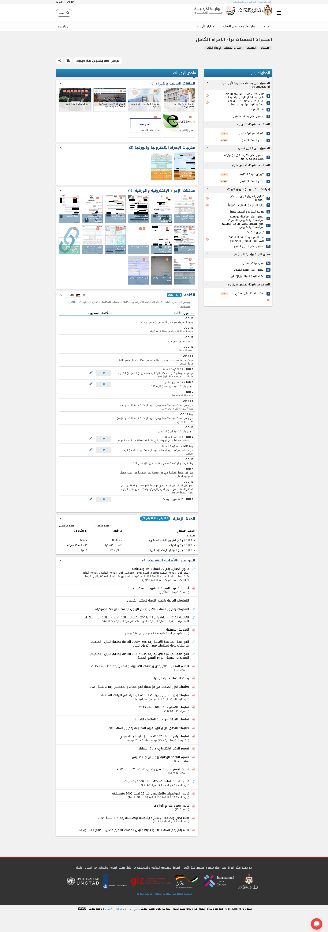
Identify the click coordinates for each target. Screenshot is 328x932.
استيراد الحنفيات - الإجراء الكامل (224, 48)
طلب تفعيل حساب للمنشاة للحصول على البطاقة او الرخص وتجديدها (244, 95)
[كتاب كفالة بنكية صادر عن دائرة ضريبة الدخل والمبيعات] (161, 209)
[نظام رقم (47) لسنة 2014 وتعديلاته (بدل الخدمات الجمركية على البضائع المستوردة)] (194, 830)
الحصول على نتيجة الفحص (249, 270)
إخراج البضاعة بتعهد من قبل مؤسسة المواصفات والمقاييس (243, 225)
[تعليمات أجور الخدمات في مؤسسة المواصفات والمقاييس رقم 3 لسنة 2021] (194, 687)
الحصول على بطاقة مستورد (248, 116)
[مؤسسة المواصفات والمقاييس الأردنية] (144, 99)
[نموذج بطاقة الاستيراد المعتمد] (184, 209)
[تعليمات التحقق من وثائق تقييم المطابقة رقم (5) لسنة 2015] (194, 728)
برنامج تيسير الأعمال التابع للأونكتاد (122, 909)
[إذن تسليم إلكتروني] (138, 270)
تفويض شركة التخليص (251, 174)
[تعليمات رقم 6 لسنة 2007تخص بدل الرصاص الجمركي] (194, 736)
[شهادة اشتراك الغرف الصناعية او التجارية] (92, 209)
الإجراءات (266, 26)
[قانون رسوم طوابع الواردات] (194, 806)
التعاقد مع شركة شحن (251, 133)
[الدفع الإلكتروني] (179, 126)
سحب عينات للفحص (253, 263)
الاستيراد (265, 48)
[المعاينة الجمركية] (194, 630)
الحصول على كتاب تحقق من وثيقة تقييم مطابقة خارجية (244, 157)
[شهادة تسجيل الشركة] (138, 209)
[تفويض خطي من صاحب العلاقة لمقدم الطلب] (161, 239)
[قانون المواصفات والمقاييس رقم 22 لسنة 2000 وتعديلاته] (194, 794)
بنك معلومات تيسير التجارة (238, 26)
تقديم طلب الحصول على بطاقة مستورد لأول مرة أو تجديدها (246, 102)
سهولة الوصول (162, 894)
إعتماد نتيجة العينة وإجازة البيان (246, 276)
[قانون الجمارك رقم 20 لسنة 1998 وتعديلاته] (194, 569)
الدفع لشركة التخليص (252, 181)
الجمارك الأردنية (206, 26)
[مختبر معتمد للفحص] (144, 126)
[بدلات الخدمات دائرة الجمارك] (194, 678)
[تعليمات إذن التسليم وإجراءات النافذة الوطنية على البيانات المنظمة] (194, 695)
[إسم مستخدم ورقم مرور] (161, 270)
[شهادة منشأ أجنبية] (115, 239)
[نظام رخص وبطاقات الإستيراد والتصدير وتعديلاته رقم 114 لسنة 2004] (194, 818)
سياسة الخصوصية (182, 894)
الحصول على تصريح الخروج (249, 246)
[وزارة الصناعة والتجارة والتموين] (179, 99)
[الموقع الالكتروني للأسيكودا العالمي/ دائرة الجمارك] (109, 99)
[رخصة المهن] (69, 209)
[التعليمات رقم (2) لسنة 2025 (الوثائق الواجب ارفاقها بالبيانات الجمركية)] (194, 609)
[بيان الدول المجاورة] (92, 239)
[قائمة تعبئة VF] (184, 270)
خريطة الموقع (144, 894)
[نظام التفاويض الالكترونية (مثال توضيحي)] (69, 240)
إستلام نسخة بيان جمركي (249, 294)
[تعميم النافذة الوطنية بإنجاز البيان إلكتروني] (194, 757)
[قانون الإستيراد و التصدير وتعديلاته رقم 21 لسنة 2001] (194, 769)
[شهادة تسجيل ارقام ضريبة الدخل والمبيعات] (184, 239)
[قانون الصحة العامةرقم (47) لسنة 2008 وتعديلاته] (194, 781)
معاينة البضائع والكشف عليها (247, 212)
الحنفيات (251, 48)
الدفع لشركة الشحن (252, 140)
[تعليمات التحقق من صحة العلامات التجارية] (194, 720)
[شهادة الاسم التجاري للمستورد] (115, 209)
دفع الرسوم (257, 109)
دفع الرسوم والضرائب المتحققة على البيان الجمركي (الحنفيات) (246, 239)
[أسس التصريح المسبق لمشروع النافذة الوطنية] (194, 589)
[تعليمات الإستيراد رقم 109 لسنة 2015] (194, 707)
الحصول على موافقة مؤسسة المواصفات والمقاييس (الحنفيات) (246, 218)
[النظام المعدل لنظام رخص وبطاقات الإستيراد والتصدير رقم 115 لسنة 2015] (194, 666)
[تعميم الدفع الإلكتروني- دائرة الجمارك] (194, 749)
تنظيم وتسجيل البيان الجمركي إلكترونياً (246, 198)
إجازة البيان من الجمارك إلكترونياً (246, 205)
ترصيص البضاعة (255, 232)
